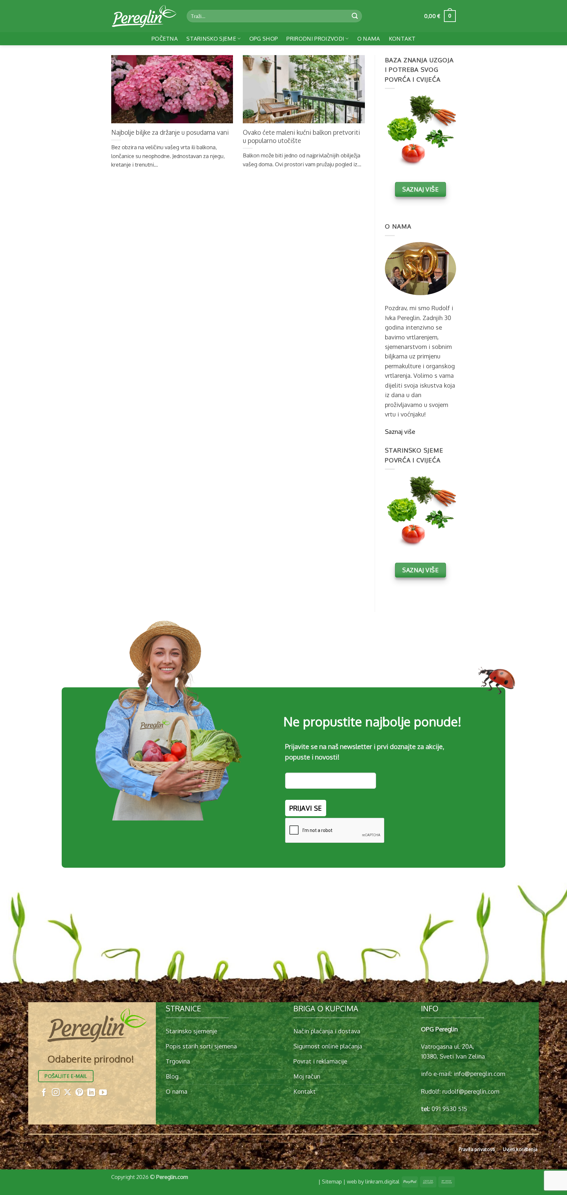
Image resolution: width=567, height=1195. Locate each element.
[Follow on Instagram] (56, 1092)
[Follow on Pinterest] (79, 1092)
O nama (368, 38)
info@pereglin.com (479, 1073)
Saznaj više (400, 431)
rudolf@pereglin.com (470, 1091)
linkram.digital (382, 1181)
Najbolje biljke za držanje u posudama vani (170, 132)
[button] (440, 16)
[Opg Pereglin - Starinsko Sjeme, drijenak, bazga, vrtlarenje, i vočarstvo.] (144, 16)
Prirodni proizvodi (315, 38)
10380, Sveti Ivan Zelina (453, 1056)
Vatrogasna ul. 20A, (447, 1046)
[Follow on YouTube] (103, 1092)
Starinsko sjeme (211, 38)
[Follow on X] (68, 1092)
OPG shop (263, 38)
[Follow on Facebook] (44, 1092)
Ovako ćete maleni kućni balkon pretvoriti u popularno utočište (301, 136)
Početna (165, 38)
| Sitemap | (332, 1181)
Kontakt (402, 38)
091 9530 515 (449, 1108)
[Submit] (354, 16)
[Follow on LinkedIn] (91, 1092)
